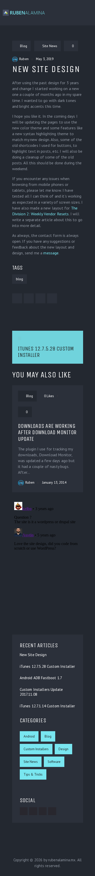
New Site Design (33, 655)
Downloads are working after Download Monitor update (47, 432)
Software (54, 762)
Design (63, 749)
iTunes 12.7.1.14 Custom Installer (47, 706)
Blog (48, 736)
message (51, 252)
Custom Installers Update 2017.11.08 (41, 692)
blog (19, 279)
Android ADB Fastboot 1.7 (41, 678)
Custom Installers (36, 749)
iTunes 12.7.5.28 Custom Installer (47, 666)
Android (29, 736)
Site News (31, 762)
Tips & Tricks (33, 774)
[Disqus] (47, 563)
